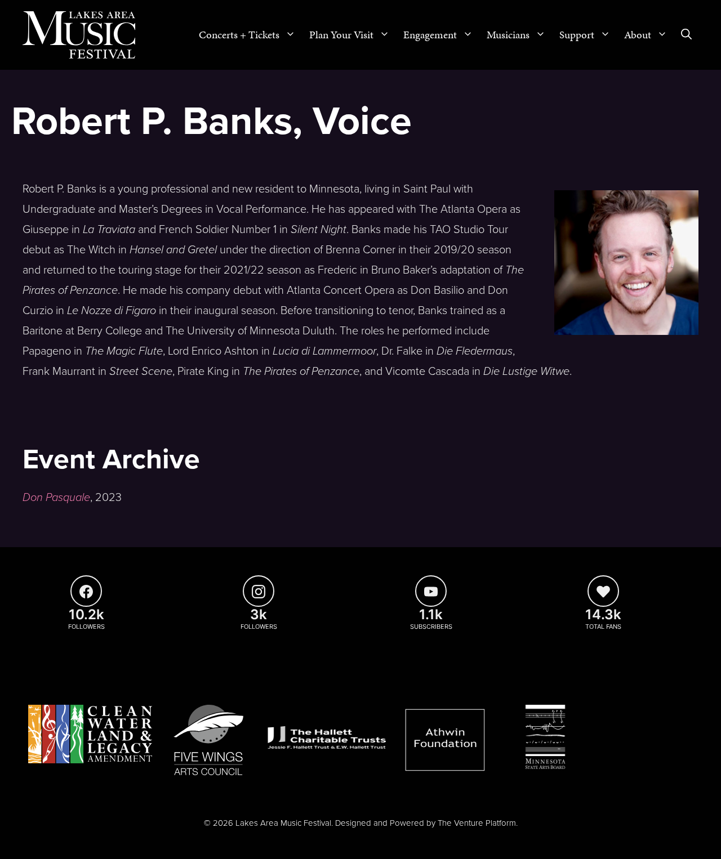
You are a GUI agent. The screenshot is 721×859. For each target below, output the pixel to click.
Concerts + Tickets (239, 34)
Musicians (508, 34)
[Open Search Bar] (686, 35)
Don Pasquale (56, 497)
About (637, 34)
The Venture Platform (477, 823)
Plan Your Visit (341, 34)
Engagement (430, 34)
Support (576, 34)
